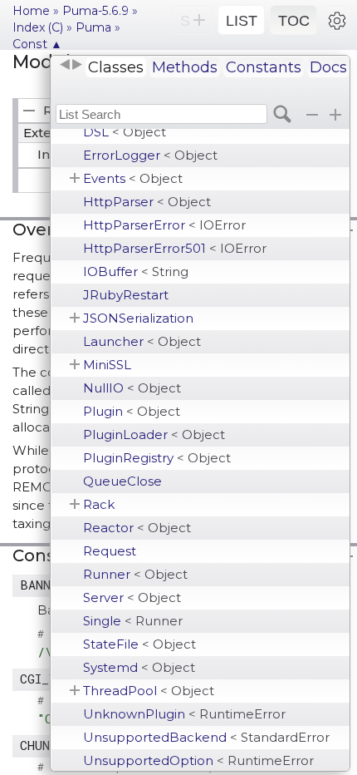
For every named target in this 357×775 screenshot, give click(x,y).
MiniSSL (107, 365)
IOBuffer (135, 271)
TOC (294, 20)
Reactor (137, 528)
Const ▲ (37, 44)
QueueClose (122, 481)
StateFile (139, 644)
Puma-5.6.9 (95, 10)
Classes (116, 67)
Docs (328, 67)
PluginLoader (154, 434)
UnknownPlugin (184, 714)
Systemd (139, 667)
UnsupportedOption (198, 760)
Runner (135, 574)
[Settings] (337, 20)
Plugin (131, 411)
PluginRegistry (157, 458)
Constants (263, 67)
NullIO (132, 388)
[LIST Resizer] (71, 64)
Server (132, 597)
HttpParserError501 (175, 248)
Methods (185, 67)
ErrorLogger (150, 155)
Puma (93, 27)
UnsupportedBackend (206, 737)
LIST (241, 20)
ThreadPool (148, 690)
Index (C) (37, 27)
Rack (99, 504)
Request (109, 551)
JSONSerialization (138, 318)
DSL (124, 132)
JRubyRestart (126, 295)
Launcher (142, 341)
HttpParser (147, 202)
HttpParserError (164, 225)
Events (133, 178)
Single (133, 621)
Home (31, 10)
